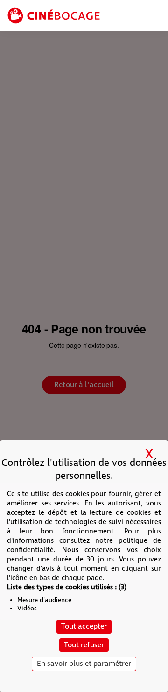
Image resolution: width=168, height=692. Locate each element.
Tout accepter (84, 626)
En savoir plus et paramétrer (84, 664)
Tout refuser (84, 645)
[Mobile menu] (155, 16)
